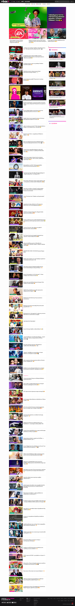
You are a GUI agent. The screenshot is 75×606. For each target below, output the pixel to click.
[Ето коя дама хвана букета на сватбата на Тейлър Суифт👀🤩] (16, 401)
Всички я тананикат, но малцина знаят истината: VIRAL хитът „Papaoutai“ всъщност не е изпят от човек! (34, 103)
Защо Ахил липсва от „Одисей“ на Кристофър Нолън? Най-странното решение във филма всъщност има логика (33, 189)
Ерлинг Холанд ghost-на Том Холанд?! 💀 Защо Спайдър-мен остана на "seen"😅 (33, 275)
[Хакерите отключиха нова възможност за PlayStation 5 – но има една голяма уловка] (16, 424)
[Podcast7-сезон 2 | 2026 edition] (14, 93)
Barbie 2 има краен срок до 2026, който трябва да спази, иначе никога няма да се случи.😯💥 (37, 41)
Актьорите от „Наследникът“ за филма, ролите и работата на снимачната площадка (34, 314)
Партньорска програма (37, 598)
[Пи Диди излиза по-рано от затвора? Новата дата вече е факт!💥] (16, 65)
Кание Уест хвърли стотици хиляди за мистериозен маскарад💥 (31, 540)
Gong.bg (54, 598)
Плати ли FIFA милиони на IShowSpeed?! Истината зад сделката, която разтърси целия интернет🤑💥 (34, 220)
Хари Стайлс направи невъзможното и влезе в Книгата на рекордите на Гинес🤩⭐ (33, 384)
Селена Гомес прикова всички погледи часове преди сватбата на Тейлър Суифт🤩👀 (34, 431)
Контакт (65, 600)
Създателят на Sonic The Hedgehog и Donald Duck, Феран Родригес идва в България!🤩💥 (34, 587)
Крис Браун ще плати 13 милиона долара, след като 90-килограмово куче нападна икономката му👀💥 (34, 470)
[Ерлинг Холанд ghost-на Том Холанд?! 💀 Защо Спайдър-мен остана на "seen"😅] (16, 276)
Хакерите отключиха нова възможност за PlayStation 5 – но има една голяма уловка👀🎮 (33, 423)
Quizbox (54, 123)
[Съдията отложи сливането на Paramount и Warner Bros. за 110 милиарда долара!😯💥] (16, 205)
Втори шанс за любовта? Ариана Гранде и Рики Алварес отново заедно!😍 (33, 283)
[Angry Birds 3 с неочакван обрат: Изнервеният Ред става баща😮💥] (16, 510)
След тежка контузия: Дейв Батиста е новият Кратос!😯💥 (56, 41)
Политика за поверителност (36, 600)
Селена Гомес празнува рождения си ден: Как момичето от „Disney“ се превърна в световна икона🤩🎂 (33, 150)
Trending (54, 50)
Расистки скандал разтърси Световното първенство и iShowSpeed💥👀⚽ (32, 345)
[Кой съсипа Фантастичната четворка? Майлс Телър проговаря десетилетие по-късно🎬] (16, 143)
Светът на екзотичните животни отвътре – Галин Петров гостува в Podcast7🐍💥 (33, 579)
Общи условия (22, 598)
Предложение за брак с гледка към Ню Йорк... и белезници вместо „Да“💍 (33, 439)
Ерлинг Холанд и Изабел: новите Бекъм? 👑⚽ (33, 329)
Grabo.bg (69, 598)
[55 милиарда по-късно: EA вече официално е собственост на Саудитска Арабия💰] (18, 33)
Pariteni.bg (72, 598)
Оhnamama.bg (58, 598)
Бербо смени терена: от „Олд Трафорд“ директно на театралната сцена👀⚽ (34, 259)
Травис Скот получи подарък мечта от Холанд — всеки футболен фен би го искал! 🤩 (34, 119)
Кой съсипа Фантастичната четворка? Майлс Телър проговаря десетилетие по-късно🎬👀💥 (33, 142)
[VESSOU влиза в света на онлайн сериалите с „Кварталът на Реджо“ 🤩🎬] (16, 291)
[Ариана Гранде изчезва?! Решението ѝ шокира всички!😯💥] (16, 80)
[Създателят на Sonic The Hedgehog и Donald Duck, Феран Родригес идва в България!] (16, 588)
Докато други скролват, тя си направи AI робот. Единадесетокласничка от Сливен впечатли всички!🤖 (34, 486)
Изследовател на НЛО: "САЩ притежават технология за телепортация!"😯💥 (32, 166)
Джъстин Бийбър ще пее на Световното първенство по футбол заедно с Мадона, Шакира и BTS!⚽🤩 (34, 244)
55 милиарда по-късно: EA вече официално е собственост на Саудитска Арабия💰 (16, 41)
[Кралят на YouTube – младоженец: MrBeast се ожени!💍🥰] (16, 135)
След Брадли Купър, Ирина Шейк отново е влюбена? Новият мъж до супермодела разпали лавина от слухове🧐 (33, 56)
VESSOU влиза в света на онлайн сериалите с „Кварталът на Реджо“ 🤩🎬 (33, 290)
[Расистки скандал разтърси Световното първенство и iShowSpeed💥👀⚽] (16, 346)
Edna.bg (62, 598)
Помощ (69, 600)
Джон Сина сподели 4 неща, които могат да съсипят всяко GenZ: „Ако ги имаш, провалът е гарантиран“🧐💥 (33, 158)
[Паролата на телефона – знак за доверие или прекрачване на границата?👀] (16, 494)
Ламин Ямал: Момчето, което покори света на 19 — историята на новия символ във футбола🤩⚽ (34, 181)
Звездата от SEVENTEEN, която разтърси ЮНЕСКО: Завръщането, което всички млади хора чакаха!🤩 (34, 462)
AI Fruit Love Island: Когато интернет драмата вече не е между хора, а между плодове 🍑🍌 (33, 407)
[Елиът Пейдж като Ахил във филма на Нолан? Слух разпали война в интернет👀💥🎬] (16, 447)
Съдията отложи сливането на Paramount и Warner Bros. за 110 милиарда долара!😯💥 (33, 205)
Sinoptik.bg (65, 598)
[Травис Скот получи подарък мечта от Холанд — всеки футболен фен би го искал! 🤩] (16, 120)
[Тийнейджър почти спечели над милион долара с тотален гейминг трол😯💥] (28, 17)
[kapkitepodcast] (37, 93)
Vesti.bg (51, 598)
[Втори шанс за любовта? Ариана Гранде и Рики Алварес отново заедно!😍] (16, 283)
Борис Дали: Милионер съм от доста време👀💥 (34, 570)
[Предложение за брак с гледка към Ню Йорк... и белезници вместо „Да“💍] (16, 440)
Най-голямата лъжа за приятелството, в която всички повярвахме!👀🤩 (34, 361)
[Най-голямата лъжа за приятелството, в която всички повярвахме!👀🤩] (16, 361)
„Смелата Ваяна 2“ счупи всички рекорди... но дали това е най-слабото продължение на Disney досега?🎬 (34, 338)
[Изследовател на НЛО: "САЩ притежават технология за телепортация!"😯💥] (16, 166)
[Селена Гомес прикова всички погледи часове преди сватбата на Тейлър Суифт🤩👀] (16, 432)
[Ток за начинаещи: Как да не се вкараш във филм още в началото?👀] (16, 377)
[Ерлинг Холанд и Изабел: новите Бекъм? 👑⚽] (16, 330)
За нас (59, 600)
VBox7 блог (71, 600)
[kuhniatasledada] (26, 93)
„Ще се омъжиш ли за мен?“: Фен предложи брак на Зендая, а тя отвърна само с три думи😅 (34, 127)
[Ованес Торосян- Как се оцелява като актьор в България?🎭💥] (57, 102)
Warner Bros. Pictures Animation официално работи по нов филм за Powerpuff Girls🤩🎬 (34, 564)
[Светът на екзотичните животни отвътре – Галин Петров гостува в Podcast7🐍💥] (16, 580)
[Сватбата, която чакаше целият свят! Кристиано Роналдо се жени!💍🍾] (16, 73)
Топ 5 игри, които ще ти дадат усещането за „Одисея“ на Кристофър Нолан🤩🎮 (33, 236)
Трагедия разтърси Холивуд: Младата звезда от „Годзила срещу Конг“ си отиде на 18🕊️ (34, 173)
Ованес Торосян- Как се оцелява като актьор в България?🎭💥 (55, 107)
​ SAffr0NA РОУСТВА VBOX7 (29, 321)
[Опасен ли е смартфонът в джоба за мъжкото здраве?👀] (16, 518)
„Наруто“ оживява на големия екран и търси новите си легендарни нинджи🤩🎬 (33, 353)
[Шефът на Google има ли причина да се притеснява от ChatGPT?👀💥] (16, 533)
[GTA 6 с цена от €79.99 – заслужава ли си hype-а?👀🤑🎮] (16, 557)
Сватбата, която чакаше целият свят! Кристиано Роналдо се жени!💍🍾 (32, 72)
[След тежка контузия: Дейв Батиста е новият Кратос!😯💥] (56, 33)
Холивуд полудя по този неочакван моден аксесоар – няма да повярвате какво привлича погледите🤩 (34, 501)
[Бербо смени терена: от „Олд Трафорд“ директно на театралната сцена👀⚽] (16, 260)
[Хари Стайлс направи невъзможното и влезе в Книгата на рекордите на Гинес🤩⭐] (16, 385)
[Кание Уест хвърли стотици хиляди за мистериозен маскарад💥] (16, 541)
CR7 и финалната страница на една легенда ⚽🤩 (34, 391)
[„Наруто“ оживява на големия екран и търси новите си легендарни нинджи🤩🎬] (16, 354)
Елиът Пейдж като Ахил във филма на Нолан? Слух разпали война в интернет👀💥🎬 (34, 446)
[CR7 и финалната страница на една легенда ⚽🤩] (16, 393)
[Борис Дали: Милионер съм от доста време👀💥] (16, 572)
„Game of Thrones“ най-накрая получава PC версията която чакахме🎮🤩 (32, 228)
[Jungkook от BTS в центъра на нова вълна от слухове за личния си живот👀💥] (16, 549)
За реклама (62, 600)
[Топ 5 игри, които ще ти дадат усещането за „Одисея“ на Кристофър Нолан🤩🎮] (16, 237)
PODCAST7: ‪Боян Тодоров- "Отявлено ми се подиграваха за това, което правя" (57, 97)
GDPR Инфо (35, 603)
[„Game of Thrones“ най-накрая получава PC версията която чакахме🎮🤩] (16, 229)
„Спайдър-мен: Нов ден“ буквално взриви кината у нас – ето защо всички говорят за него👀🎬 (34, 48)
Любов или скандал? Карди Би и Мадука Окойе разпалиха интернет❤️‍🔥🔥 (33, 212)
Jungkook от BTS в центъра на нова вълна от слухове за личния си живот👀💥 (33, 548)
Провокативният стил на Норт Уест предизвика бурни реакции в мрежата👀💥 (34, 525)
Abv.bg (48, 598)
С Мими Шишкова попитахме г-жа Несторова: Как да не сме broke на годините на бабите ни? (56, 117)
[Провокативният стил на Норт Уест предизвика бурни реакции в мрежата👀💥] (16, 525)
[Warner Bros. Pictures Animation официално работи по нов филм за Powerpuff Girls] (16, 564)
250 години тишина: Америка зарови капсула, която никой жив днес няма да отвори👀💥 (33, 267)
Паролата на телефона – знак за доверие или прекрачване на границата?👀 (33, 493)
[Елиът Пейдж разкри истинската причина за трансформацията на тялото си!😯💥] (16, 112)
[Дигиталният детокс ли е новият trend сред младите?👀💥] (16, 416)
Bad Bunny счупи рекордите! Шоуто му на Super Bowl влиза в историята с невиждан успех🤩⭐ (33, 368)
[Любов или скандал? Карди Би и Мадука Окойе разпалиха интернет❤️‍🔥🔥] (16, 213)
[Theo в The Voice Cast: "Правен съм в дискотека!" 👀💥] (16, 198)
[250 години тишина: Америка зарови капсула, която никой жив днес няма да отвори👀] (16, 268)
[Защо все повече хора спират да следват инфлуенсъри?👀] (16, 479)
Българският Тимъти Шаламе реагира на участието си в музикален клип (56, 88)
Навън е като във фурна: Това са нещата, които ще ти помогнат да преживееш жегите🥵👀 (33, 454)
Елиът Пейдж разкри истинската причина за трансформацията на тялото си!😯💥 (33, 111)
